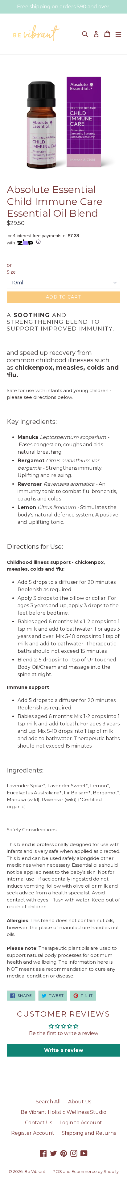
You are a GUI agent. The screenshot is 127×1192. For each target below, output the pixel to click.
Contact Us (38, 1123)
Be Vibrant (34, 1171)
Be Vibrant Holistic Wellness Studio (63, 1112)
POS (57, 1171)
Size (11, 272)
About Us (79, 1102)
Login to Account (80, 1123)
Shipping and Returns (89, 1133)
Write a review (63, 1050)
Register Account (32, 1133)
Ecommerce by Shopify (95, 1171)
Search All (48, 1102)
